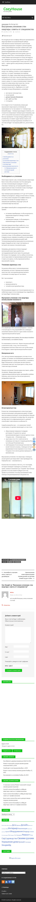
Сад (3, 838)
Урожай (22, 842)
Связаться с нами (7, 893)
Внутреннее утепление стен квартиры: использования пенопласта (10, 164)
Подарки (12, 835)
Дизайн (24, 825)
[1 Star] (2, 24)
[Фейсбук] (9, 882)
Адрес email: (5, 744)
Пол (15, 835)
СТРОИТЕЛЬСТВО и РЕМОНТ (18, 559)
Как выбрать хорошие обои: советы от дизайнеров (9, 574)
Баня (6, 825)
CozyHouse (12, 9)
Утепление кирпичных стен (11, 160)
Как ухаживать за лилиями (11, 775)
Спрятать (10, 153)
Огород (26, 831)
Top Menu (7, 2)
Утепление (17, 562)
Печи (9, 835)
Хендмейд (6, 845)
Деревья (19, 825)
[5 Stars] (7, 24)
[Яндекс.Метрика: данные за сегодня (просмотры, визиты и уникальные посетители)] (14, 858)
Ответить (7, 605)
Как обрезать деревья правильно (13, 761)
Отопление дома (5, 835)
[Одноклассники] (3, 882)
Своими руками (25, 838)
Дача (14, 825)
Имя (6, 647)
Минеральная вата (11, 168)
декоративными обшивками (14, 97)
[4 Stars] (6, 24)
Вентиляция (9, 825)
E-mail (7, 652)
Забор (7, 828)
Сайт (6, 657)
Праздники (19, 835)
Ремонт (10, 562)
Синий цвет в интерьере (10, 768)
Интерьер (13, 828)
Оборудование (16, 831)
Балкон (3, 825)
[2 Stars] (3, 24)
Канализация (22, 828)
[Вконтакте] (6, 882)
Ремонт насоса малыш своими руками (14, 770)
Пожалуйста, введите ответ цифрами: (16, 661)
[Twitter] (12, 882)
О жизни (31, 831)
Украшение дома (10, 841)
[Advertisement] (18, 539)
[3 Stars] (5, 24)
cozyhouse (17, 32)
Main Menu (8, 17)
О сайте (4, 891)
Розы (31, 835)
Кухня (7, 831)
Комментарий (9, 625)
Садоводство (11, 838)
